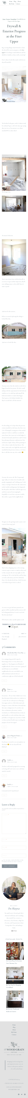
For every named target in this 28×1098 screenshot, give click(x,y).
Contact (18, 4)
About (19, 1)
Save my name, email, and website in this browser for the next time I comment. (13, 860)
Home (10, 1)
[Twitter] (21, 1094)
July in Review (22, 635)
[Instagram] (24, 1094)
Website (5, 855)
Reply (4, 680)
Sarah (9, 784)
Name (5, 840)
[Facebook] (18, 1094)
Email (4, 847)
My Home (11, 4)
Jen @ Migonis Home (13, 736)
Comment (6, 815)
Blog (15, 1)
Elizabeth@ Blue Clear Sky (15, 653)
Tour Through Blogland (5, 636)
